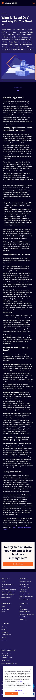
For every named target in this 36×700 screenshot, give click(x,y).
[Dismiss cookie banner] (30, 669)
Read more (18, 88)
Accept (11, 693)
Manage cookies (18, 690)
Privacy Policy (19, 681)
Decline (24, 693)
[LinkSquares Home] (9, 2)
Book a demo (18, 564)
